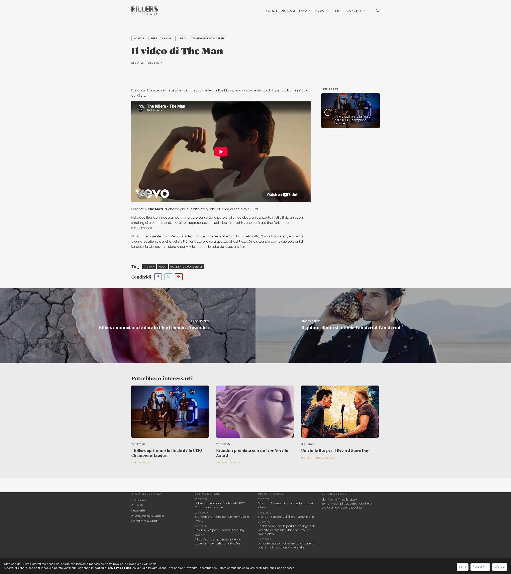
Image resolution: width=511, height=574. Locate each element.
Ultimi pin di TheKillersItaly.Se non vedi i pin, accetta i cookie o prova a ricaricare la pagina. (346, 504)
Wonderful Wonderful (208, 38)
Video (182, 38)
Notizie (139, 38)
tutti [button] (462, 566)
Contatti (137, 505)
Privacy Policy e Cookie (147, 516)
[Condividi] (158, 276)
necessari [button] (480, 566)
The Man (148, 266)
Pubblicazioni (161, 38)
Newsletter (138, 511)
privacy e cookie (119, 568)
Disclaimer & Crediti (145, 521)
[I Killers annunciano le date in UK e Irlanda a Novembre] (128, 325)
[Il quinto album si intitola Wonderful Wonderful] (383, 325)
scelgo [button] (499, 566)
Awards (222, 462)
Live (134, 462)
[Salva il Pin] (179, 276)
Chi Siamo (138, 500)
